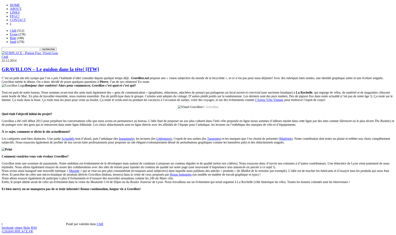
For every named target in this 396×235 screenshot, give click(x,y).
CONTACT (18, 20)
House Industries (181, 174)
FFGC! (14, 16)
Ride (13, 38)
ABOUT (16, 9)
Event (14, 34)
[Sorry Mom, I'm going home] (30, 53)
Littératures (163, 138)
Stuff (13, 41)
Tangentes (213, 138)
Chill (13, 30)
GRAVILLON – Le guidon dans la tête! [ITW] (50, 69)
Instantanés (126, 138)
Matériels (286, 138)
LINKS (15, 12)
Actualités (67, 138)
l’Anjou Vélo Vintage (269, 100)
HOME (15, 5)
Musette (74, 171)
